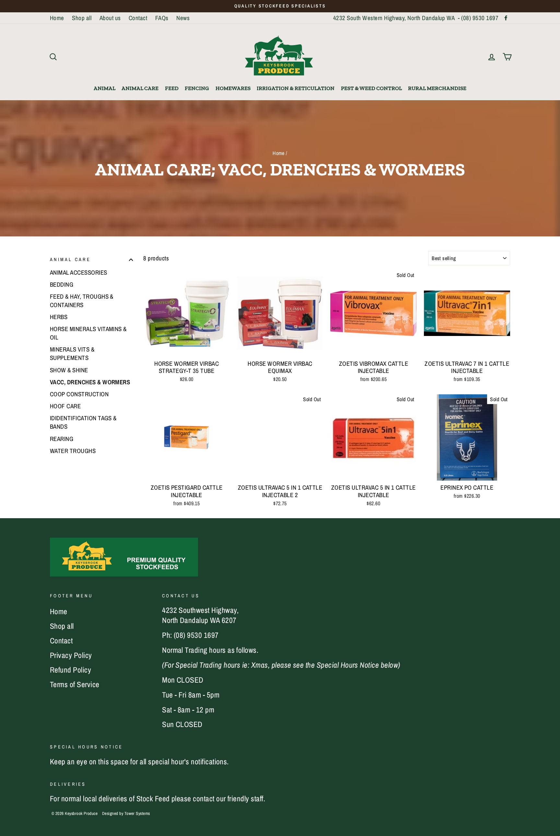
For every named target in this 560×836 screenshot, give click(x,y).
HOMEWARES (233, 88)
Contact (138, 18)
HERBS (58, 317)
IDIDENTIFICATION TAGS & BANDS (83, 422)
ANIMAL (104, 88)
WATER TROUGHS (73, 451)
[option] (280, 6)
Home (57, 18)
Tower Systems (137, 813)
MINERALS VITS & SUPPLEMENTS (72, 353)
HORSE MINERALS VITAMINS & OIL (88, 333)
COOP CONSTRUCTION (79, 394)
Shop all (81, 18)
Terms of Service (74, 684)
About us (110, 18)
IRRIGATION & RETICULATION (295, 88)
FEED (172, 88)
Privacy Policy (71, 655)
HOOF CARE (65, 406)
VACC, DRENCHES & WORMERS (90, 382)
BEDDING (61, 284)
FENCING (197, 88)
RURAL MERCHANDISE (437, 88)
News (183, 18)
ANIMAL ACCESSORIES (78, 272)
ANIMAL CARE (140, 88)
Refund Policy (70, 669)
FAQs (162, 18)
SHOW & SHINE (69, 370)
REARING (61, 439)
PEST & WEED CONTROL (371, 88)
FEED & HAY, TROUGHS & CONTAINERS (81, 300)
